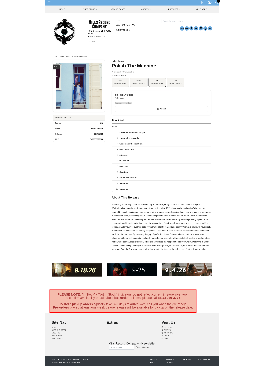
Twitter (167, 330)
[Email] (210, 28)
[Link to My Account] (210, 3)
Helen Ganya (65, 56)
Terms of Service (170, 361)
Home (55, 56)
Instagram (168, 333)
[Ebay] (182, 28)
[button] (90, 9)
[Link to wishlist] (203, 3)
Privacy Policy (153, 361)
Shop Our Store (59, 330)
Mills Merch (202, 9)
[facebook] (191, 28)
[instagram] (200, 28)
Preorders (174, 9)
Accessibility (204, 359)
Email (166, 338)
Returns (187, 359)
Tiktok (166, 336)
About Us (146, 9)
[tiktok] (205, 28)
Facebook (168, 327)
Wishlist (163, 109)
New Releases (118, 9)
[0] (216, 3)
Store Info (92, 41)
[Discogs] (186, 28)
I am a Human (143, 347)
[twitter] (196, 28)
